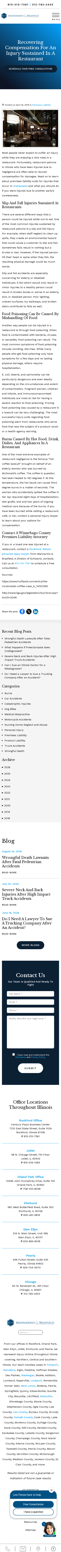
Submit (30, 1068)
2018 (6, 818)
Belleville (46, 1396)
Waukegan (27, 1375)
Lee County (20, 1412)
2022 (6, 792)
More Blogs (30, 945)
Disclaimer (20, 1057)
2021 (6, 799)
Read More (9, 872)
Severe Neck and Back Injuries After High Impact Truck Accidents (26, 894)
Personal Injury (14, 730)
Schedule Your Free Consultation (30, 68)
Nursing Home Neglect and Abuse (26, 724)
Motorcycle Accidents (18, 719)
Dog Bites (10, 709)
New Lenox (28, 1385)
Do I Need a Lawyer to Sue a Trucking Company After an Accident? (27, 923)
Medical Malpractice (17, 714)
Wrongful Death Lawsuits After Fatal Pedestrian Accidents (25, 862)
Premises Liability (41, 105)
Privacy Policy (38, 1057)
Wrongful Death (14, 751)
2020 (6, 805)
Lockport (36, 1380)
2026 (6, 767)
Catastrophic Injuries (18, 703)
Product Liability (15, 740)
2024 (6, 780)
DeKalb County (23, 1417)
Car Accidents (13, 698)
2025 (6, 773)
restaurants (20, 185)
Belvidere (9, 1370)
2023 (6, 786)
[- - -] (55, 14)
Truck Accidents (15, 745)
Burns (8, 693)
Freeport (52, 1364)
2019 (6, 811)
